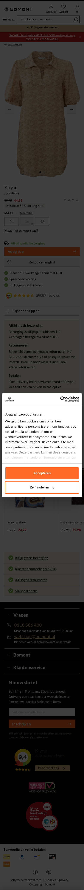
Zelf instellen (39, 487)
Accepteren (42, 473)
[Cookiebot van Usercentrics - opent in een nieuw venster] (60, 399)
